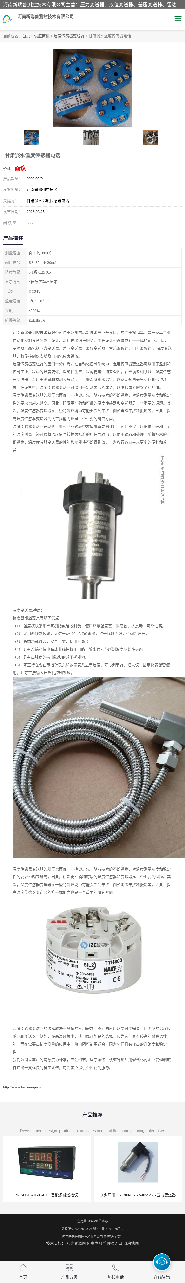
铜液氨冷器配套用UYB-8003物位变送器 (138, 1195)
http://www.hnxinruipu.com (24, 1087)
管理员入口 (112, 1243)
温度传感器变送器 (69, 36)
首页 (26, 36)
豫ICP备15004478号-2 (108, 1229)
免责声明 (94, 1243)
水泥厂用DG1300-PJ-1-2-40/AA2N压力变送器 (47, 1195)
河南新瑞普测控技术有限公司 (82, 1236)
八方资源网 (76, 1243)
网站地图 (131, 1243)
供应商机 (42, 36)
